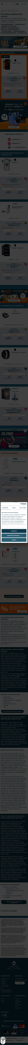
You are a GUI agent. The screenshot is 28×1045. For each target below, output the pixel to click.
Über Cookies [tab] (23, 507)
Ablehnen (14, 539)
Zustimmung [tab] (5, 507)
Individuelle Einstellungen (13, 535)
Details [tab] (14, 507)
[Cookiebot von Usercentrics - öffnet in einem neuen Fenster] (20, 504)
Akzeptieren (14, 531)
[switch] (3, 1043)
